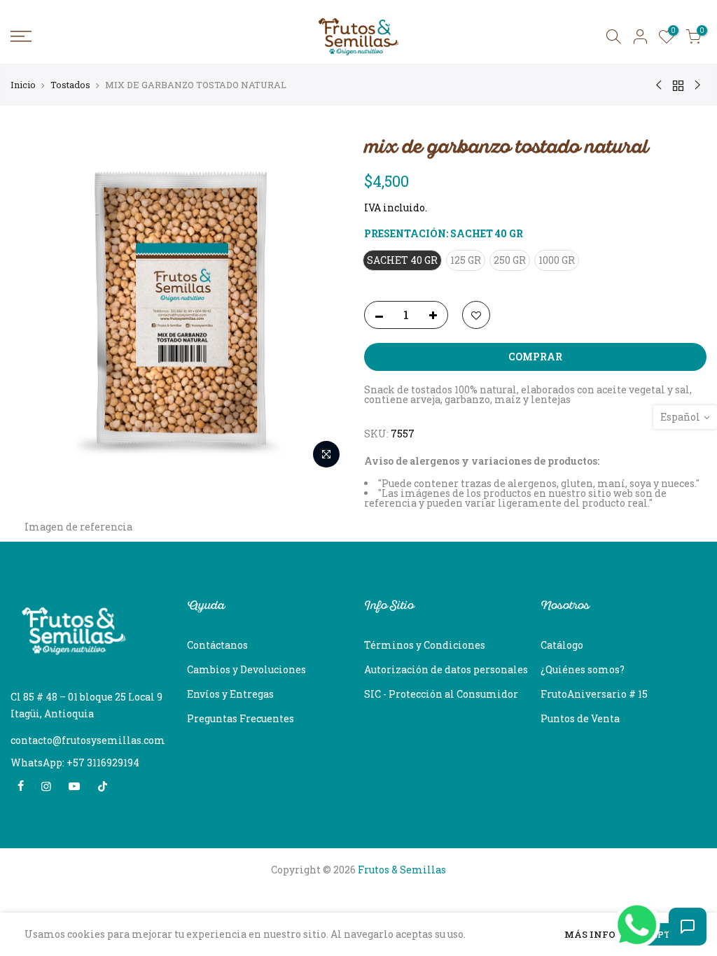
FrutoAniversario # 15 (594, 694)
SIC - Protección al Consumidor (441, 694)
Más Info (589, 935)
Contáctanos (217, 645)
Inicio (23, 84)
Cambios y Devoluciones (246, 669)
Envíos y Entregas (230, 694)
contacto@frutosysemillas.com (88, 740)
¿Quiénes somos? (583, 669)
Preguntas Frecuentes (240, 718)
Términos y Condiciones (424, 645)
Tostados (70, 84)
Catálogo (562, 645)
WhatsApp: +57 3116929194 (75, 762)
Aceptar (661, 934)
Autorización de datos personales (446, 669)
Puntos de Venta (580, 718)
